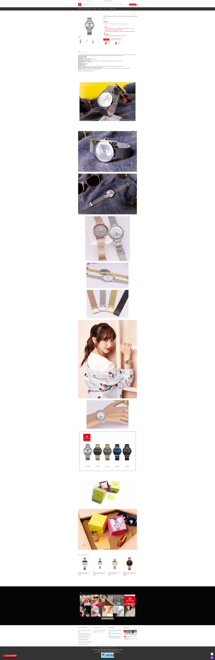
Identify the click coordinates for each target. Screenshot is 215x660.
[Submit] (121, 4)
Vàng (109, 43)
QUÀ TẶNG (99, 8)
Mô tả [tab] (79, 52)
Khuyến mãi (88, 0)
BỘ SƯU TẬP (89, 8)
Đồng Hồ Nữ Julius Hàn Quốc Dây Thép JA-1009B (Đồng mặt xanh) (99, 573)
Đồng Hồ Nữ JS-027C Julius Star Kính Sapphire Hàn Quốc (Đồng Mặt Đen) (129, 573)
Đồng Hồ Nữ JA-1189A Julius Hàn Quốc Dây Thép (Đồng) (114, 573)
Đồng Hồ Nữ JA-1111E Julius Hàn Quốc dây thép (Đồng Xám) (84, 573)
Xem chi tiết (131, 28)
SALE (103, 8)
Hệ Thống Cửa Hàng (112, 8)
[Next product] (133, 13)
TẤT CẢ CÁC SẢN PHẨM (82, 8)
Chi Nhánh (83, 0)
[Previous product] (136, 13)
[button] (133, 4)
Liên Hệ (92, 0)
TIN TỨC (105, 8)
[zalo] (212, 654)
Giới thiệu (79, 0)
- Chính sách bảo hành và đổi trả (114, 637)
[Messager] (212, 657)
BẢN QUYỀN (95, 649)
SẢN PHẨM (94, 8)
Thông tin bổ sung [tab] (84, 52)
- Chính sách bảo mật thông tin (114, 636)
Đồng (119, 43)
